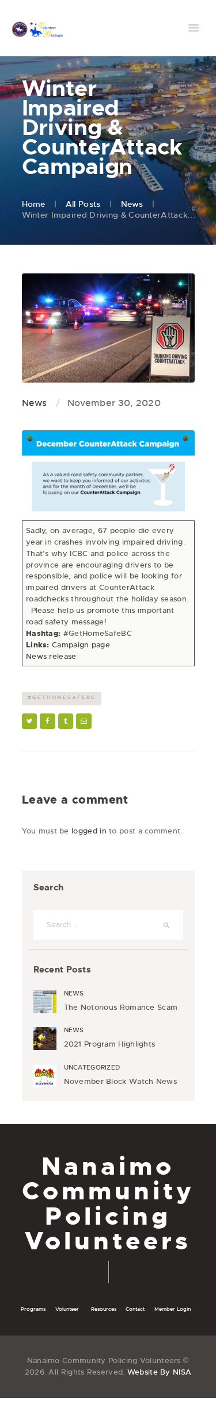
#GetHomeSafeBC (62, 697)
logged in (89, 831)
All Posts (83, 204)
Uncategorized (92, 1067)
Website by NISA (159, 1372)
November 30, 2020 (114, 403)
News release (51, 656)
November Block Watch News (120, 1081)
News (132, 204)
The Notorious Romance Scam (121, 1007)
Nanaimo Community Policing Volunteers (108, 1203)
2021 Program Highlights (110, 1044)
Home (34, 204)
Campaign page (81, 645)
